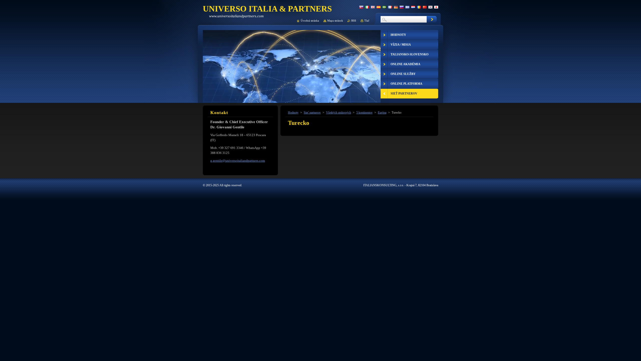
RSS (353, 20)
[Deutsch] (396, 7)
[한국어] (430, 7)
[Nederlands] (413, 7)
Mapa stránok (335, 20)
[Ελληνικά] (407, 7)
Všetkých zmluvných (338, 112)
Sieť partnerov (312, 112)
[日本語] (436, 7)
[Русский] (402, 7)
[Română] (419, 7)
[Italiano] (367, 7)
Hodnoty (293, 112)
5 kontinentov (364, 112)
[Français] (390, 7)
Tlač (366, 20)
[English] (373, 7)
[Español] (379, 7)
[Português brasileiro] (384, 7)
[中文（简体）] (425, 7)
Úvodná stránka (310, 20)
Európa (382, 112)
